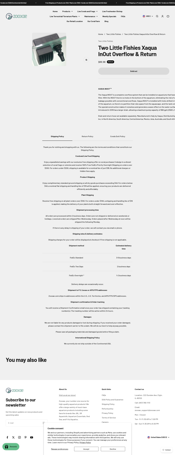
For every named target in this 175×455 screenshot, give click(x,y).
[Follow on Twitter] (13, 437)
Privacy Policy (85, 442)
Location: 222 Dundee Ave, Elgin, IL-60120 (148, 396)
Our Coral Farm (94, 21)
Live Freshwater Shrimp (112, 11)
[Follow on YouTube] (31, 437)
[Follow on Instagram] (19, 437)
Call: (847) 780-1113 (142, 403)
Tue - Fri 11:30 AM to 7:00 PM (146, 419)
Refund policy (107, 408)
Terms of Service (109, 417)
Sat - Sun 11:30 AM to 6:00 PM (147, 424)
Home (55, 11)
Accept (86, 449)
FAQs (123, 16)
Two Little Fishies (105, 41)
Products (66, 11)
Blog (106, 21)
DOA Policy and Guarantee (112, 399)
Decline (113, 449)
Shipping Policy (108, 404)
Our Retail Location (75, 21)
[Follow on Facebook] (7, 437)
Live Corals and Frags (86, 11)
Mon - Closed (140, 415)
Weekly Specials (109, 16)
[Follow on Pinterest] (25, 437)
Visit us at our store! (67, 395)
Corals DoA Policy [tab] (117, 136)
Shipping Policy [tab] (57, 136)
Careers (105, 422)
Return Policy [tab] (87, 136)
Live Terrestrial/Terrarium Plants (63, 16)
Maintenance (89, 16)
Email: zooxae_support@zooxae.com (147, 408)
